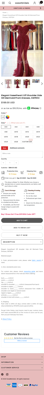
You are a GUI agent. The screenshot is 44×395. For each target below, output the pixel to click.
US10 (16, 132)
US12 (27, 132)
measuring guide (29, 271)
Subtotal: (4, 168)
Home (4, 12)
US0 (5, 127)
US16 (6, 137)
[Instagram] (7, 374)
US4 (27, 127)
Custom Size (27, 142)
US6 (38, 127)
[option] (22, 49)
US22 (38, 137)
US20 (27, 137)
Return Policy (7, 319)
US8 (5, 132)
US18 (16, 137)
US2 (16, 127)
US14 (38, 132)
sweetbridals (22, 3)
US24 (6, 142)
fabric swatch (36, 260)
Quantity (4, 159)
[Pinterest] (2, 374)
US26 (16, 142)
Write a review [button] (22, 341)
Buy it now (22, 235)
